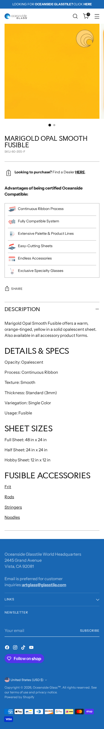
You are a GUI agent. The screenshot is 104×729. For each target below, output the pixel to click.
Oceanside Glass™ (47, 687)
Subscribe (90, 630)
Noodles (12, 517)
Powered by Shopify (19, 697)
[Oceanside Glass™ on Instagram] (16, 648)
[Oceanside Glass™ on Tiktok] (24, 648)
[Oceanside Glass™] (16, 16)
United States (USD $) (27, 680)
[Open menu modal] (97, 16)
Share (16, 289)
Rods (9, 496)
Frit (8, 486)
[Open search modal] (75, 16)
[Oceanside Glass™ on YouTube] (32, 648)
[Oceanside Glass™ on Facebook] (8, 648)
